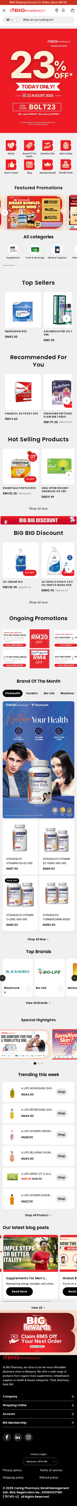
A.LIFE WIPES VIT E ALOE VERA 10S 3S (36, 1174)
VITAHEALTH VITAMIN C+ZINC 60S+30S (19, 917)
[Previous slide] (5, 212)
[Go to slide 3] (42, 1063)
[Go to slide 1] (35, 1063)
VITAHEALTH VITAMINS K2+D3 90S (19, 861)
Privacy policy (12, 1470)
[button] (4, 10)
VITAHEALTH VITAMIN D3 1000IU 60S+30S (56, 861)
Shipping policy (13, 1477)
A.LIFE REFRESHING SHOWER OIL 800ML (36, 1109)
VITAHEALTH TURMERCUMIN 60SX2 (56, 917)
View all (36, 1308)
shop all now (37, 939)
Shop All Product (37, 1215)
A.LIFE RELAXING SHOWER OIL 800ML (36, 1152)
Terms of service (51, 1470)
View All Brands (37, 1003)
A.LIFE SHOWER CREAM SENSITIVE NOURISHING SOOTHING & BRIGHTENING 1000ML (37, 1131)
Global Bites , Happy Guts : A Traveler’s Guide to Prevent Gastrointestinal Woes (30, 1278)
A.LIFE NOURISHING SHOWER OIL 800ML (36, 1088)
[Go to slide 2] (38, 1063)
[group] (13, 252)
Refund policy (49, 1477)
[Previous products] (10, 318)
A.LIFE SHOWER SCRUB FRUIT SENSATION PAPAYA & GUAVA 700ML (37, 1195)
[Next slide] (72, 212)
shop (61, 1092)
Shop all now (38, 508)
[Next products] (67, 318)
